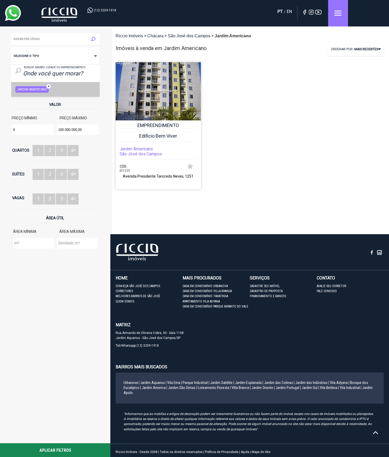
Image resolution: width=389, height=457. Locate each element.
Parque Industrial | (196, 383)
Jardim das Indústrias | (312, 383)
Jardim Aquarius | (153, 383)
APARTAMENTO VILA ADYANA (201, 301)
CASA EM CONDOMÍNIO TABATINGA (205, 296)
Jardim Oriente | (263, 388)
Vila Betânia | (329, 388)
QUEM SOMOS (125, 301)
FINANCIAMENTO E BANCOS (268, 296)
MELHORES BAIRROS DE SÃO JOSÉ (138, 296)
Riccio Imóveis (59, 15)
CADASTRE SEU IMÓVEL (265, 286)
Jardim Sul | (310, 388)
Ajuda (245, 452)
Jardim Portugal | (288, 388)
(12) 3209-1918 (105, 10)
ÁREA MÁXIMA (72, 231)
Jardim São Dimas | (182, 388)
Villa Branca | (241, 388)
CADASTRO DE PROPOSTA (266, 291)
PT (280, 11)
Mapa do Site (261, 452)
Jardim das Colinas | (279, 383)
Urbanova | (131, 383)
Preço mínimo (24, 118)
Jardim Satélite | (222, 383)
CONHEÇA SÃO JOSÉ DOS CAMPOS (138, 286)
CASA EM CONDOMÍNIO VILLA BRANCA (207, 291)
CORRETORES (124, 291)
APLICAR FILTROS (55, 450)
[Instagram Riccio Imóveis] (379, 254)
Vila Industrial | (350, 388)
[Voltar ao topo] (375, 432)
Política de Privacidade (221, 452)
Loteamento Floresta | (214, 388)
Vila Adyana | (339, 383)
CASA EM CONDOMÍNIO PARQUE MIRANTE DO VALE (215, 306)
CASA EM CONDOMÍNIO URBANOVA (205, 286)
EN (289, 11)
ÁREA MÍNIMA (25, 231)
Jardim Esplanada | (249, 383)
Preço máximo (73, 118)
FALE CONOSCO (327, 291)
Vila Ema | (174, 383)
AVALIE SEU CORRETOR (331, 286)
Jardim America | (154, 388)
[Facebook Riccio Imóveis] (373, 254)
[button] (55, 55)
